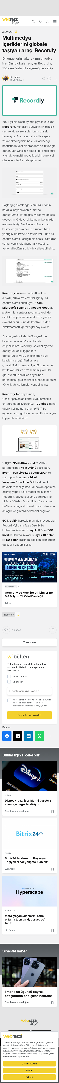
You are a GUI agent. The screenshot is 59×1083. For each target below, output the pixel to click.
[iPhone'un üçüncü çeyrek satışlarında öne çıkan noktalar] (29, 972)
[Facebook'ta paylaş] (7, 736)
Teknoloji (10, 911)
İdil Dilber (10, 930)
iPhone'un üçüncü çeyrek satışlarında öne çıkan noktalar (28, 994)
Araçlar (7, 31)
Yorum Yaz (29, 642)
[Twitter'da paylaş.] (18, 736)
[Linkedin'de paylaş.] (29, 736)
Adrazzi (9, 603)
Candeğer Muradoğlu (17, 811)
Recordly (9, 614)
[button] (29, 183)
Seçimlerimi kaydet (29, 715)
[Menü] (54, 21)
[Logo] (10, 20)
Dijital (8, 795)
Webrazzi (10, 869)
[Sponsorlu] (29, 567)
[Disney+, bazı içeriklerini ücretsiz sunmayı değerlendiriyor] (29, 776)
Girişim (8, 853)
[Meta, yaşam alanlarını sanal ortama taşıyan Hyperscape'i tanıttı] (29, 891)
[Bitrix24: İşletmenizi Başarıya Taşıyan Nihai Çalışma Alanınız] (29, 833)
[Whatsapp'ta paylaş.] (40, 736)
